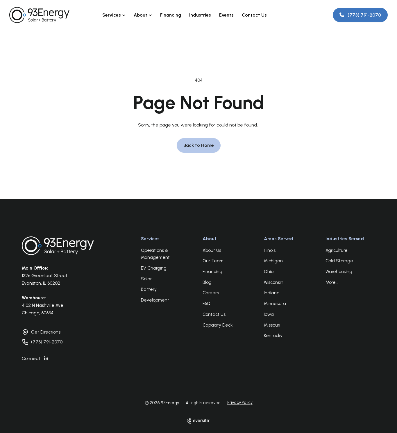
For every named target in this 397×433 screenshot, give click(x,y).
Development (155, 300)
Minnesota (275, 303)
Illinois (270, 250)
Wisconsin (273, 282)
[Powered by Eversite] (198, 421)
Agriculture (337, 250)
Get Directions (45, 332)
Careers (211, 292)
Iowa (269, 314)
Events (226, 15)
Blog (207, 282)
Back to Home (198, 145)
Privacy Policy (240, 402)
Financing (170, 15)
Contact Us (254, 15)
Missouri (272, 325)
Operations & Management (155, 254)
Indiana (272, 292)
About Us (212, 250)
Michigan (273, 260)
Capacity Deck (218, 325)
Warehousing (339, 271)
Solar (146, 278)
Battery (149, 289)
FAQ (206, 303)
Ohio (268, 271)
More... (332, 282)
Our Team (213, 260)
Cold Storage (339, 260)
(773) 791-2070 (46, 342)
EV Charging (154, 268)
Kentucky (273, 335)
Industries (200, 15)
